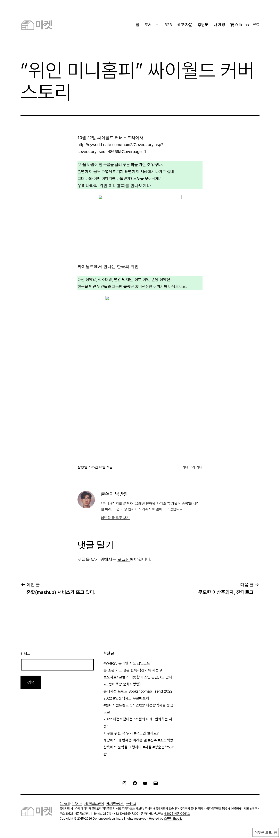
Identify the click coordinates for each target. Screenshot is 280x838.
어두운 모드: (264, 832)
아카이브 (131, 803)
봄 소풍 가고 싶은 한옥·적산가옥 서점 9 (133, 670)
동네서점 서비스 (69, 808)
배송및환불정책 (115, 803)
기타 (199, 467)
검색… (25, 653)
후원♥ (203, 24)
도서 (148, 24)
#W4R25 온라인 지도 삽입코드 (127, 663)
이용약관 (77, 803)
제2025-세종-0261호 (177, 813)
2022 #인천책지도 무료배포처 (126, 698)
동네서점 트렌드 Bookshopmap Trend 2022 (138, 691)
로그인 (123, 559)
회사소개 (64, 803)
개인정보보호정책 (94, 803)
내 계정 (219, 24)
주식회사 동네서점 (155, 808)
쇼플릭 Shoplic (173, 818)
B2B (168, 24)
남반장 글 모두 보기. (115, 517)
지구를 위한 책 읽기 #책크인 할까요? (131, 733)
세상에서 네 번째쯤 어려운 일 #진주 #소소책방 (138, 740)
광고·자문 (184, 24)
